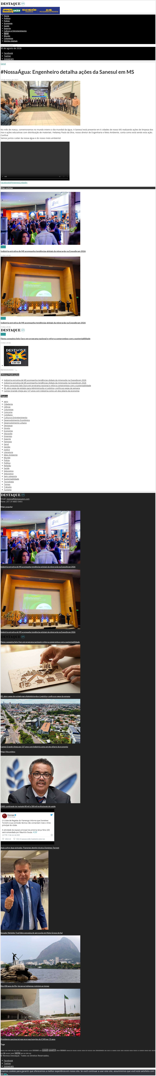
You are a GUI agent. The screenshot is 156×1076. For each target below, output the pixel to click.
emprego (79, 1050)
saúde (150, 1050)
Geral (6, 33)
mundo (118, 1050)
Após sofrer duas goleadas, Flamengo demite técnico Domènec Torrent (30, 848)
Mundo (7, 36)
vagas (22, 1053)
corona (30, 1050)
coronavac (35, 1050)
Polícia (7, 21)
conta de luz (25, 1050)
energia (83, 1050)
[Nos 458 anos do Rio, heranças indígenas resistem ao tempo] (40, 982)
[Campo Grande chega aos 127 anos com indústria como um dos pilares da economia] (40, 742)
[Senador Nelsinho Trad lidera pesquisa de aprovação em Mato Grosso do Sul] (24, 929)
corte (40, 1050)
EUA (86, 1050)
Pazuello (135, 1050)
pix (138, 1050)
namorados (126, 1050)
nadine (122, 1050)
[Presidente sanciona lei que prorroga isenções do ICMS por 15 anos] (40, 1035)
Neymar (131, 1050)
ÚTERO (27, 1053)
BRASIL (9, 1050)
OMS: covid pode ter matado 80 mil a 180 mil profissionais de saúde (28, 806)
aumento (3, 1050)
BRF (12, 1050)
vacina (17, 1053)
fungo (94, 1050)
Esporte (7, 28)
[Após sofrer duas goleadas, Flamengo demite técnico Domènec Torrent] (27, 843)
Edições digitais (10, 41)
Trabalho (12, 1053)
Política (7, 18)
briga (15, 1050)
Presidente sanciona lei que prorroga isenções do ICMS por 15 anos (28, 1039)
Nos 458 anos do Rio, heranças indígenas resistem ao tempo (25, 986)
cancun (17, 1050)
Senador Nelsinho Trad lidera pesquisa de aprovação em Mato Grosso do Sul (32, 933)
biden (6, 1050)
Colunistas (8, 38)
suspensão (8, 1053)
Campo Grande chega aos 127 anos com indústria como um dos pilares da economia (41, 390)
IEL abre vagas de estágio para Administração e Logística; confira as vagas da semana (42, 388)
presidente (141, 1050)
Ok (5, 1074)
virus (24, 1053)
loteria (108, 1050)
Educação (75, 1050)
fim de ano (90, 1050)
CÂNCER (58, 1050)
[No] (7, 1074)
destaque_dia (69, 1050)
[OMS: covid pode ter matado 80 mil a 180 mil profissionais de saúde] (40, 802)
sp (4, 1053)
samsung (146, 1050)
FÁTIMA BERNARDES (100, 1050)
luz (111, 1050)
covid (45, 1050)
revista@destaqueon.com (18, 499)
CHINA (21, 1050)
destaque (63, 1050)
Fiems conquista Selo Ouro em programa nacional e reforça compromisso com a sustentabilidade (45, 338)
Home (6, 16)
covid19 (52, 1050)
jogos (105, 1050)
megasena (114, 1050)
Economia (8, 23)
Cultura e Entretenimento (15, 31)
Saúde (6, 26)
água (30, 1053)
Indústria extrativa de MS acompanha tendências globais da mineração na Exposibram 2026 (43, 251)
